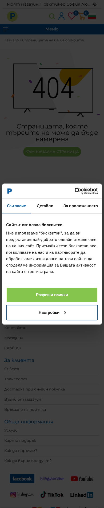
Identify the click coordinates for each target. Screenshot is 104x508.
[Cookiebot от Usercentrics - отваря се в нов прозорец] (75, 190)
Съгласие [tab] (16, 206)
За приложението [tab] (80, 206)
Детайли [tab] (45, 206)
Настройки (49, 312)
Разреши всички (52, 294)
